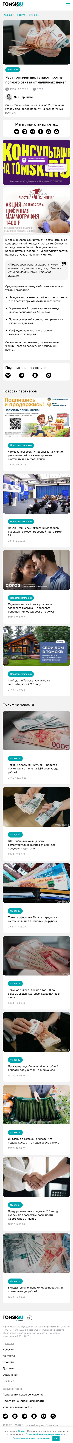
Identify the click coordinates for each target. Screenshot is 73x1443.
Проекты (8, 1362)
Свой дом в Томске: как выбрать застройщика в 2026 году (29, 682)
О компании (10, 1374)
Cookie (22, 1431)
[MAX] (56, 131)
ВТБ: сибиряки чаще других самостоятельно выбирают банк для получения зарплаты (31, 844)
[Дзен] (48, 131)
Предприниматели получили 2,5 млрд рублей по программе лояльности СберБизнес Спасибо (33, 1215)
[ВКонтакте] (16, 131)
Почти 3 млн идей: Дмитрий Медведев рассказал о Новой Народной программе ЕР (35, 531)
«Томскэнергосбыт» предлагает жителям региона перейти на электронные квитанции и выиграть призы (35, 455)
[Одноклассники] (40, 131)
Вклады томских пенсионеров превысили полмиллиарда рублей (35, 1289)
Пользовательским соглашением (31, 1438)
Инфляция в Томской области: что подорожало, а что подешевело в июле (33, 1140)
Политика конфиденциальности (23, 1400)
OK (56, 1438)
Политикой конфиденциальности (44, 1434)
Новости (20, 14)
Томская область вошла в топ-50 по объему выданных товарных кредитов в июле (34, 993)
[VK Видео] (24, 131)
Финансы (34, 14)
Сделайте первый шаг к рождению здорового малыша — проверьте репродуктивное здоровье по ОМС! (31, 608)
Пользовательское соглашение (23, 1394)
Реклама (8, 1381)
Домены (8, 1368)
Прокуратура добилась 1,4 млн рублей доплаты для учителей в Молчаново (33, 1068)
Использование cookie (17, 1407)
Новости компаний (21, 445)
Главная (7, 14)
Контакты (9, 1355)
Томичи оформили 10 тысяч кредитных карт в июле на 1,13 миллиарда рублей (33, 919)
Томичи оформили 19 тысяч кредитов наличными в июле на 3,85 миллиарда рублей (33, 768)
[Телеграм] (32, 131)
